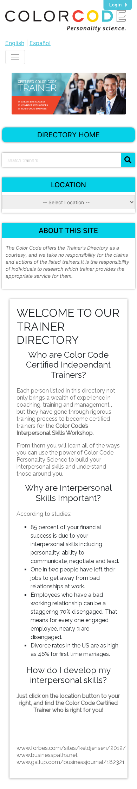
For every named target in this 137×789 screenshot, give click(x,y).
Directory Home (68, 135)
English (14, 42)
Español (40, 42)
